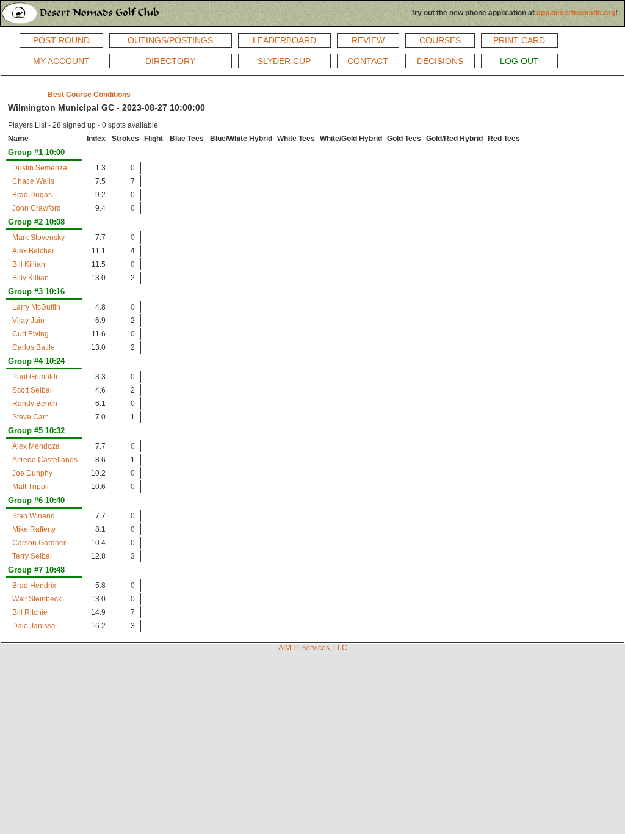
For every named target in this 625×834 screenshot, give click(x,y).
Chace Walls (33, 181)
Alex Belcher (33, 251)
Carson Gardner (39, 542)
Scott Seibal (32, 390)
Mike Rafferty (34, 529)
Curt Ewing (30, 334)
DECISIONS (440, 61)
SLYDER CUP (284, 61)
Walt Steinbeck (37, 599)
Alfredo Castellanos (45, 459)
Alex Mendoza (36, 446)
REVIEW (368, 40)
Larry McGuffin (36, 307)
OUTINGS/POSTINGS (170, 40)
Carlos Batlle (33, 347)
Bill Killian (28, 264)
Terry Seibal (32, 556)
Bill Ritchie (30, 612)
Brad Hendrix (34, 585)
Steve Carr (30, 417)
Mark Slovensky (38, 237)
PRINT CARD (519, 40)
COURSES (440, 40)
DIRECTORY (170, 61)
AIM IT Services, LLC (312, 648)
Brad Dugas (32, 194)
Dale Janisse (34, 626)
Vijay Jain (28, 320)
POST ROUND (61, 40)
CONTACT (367, 61)
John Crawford (36, 208)
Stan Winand (33, 516)
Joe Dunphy (32, 473)
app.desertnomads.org (575, 13)
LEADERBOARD (284, 40)
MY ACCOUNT (61, 61)
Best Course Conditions (89, 94)
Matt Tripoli (30, 486)
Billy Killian (30, 278)
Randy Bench (34, 403)
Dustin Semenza (39, 168)
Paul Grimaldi (34, 376)
